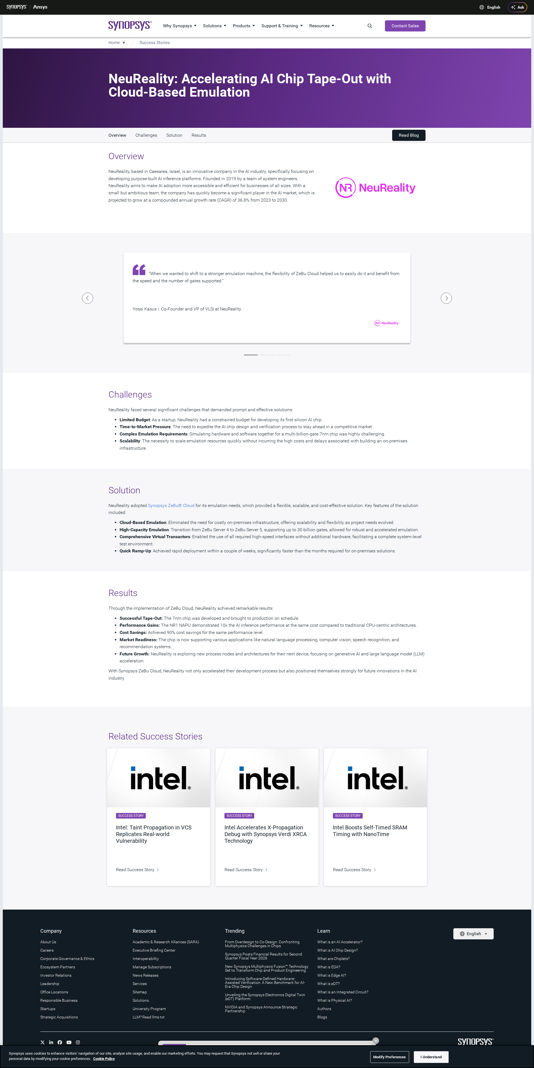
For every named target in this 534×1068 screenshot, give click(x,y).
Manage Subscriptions (152, 967)
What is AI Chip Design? (337, 950)
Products (241, 25)
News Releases (146, 975)
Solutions (212, 25)
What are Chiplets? (333, 958)
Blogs (322, 1017)
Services (140, 983)
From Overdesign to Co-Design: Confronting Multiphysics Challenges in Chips (262, 944)
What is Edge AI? (331, 975)
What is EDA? (328, 967)
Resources (319, 25)
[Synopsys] (17, 7)
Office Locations (54, 992)
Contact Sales (405, 25)
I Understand (431, 1057)
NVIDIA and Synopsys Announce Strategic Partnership (261, 1009)
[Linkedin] (51, 1042)
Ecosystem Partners (57, 967)
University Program (149, 1008)
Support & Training (279, 25)
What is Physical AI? (334, 1000)
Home (114, 42)
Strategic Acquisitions (59, 1017)
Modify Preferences (389, 1057)
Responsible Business (59, 1000)
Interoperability (146, 958)
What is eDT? (328, 983)
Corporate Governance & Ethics (67, 958)
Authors (324, 1008)
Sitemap (140, 992)
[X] (42, 1042)
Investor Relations (55, 975)
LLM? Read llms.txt (149, 1017)
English (493, 7)
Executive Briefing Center (154, 950)
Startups (47, 1008)
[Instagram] (78, 1042)
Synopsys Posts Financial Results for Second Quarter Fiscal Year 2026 (263, 956)
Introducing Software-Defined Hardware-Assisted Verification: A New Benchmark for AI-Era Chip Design (265, 982)
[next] (446, 298)
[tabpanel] (267, 297)
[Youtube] (68, 1042)
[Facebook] (60, 1042)
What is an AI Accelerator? (339, 942)
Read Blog (409, 135)
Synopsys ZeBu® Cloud (171, 505)
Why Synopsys (177, 25)
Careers (47, 950)
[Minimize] (375, 1040)
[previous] (87, 298)
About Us (48, 942)
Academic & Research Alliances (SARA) (166, 942)
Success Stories (155, 42)
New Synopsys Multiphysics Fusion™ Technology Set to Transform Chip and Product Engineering (266, 968)
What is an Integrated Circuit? (342, 992)
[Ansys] (40, 7)
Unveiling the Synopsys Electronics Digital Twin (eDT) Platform (265, 997)
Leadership (49, 983)
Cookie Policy (104, 1059)
